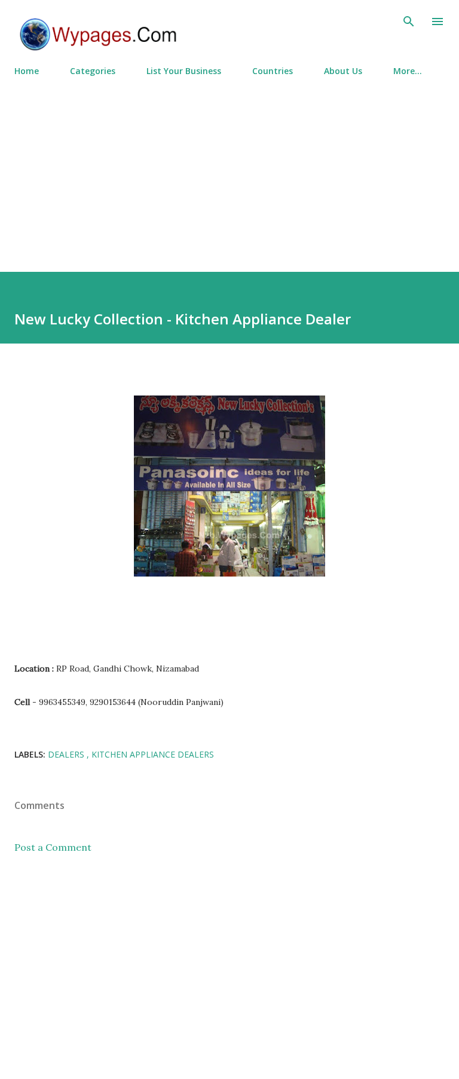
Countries (272, 70)
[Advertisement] (229, 169)
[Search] (409, 21)
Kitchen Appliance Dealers (152, 754)
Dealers (67, 754)
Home (26, 70)
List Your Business (183, 70)
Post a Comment (52, 847)
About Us (343, 70)
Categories (92, 70)
